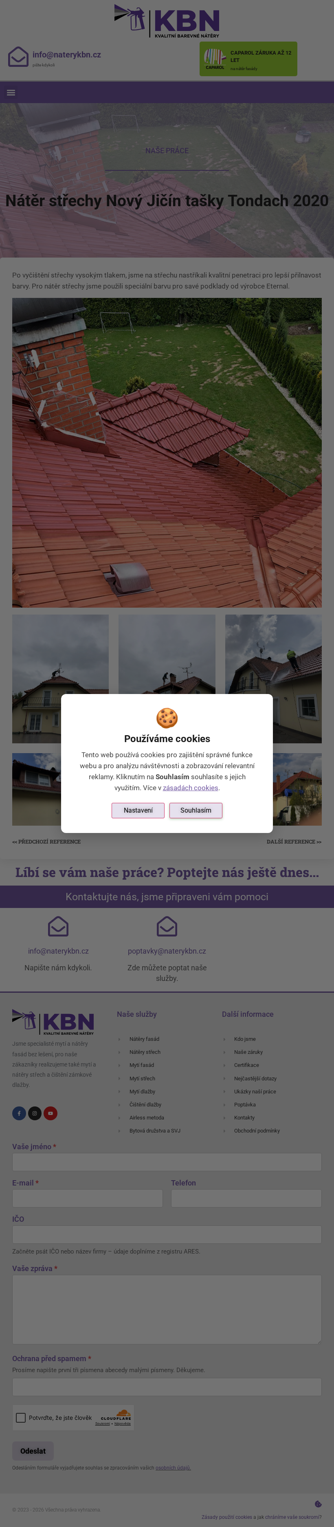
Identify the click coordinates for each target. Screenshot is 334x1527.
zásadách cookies (190, 788)
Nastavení (138, 810)
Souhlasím (195, 810)
